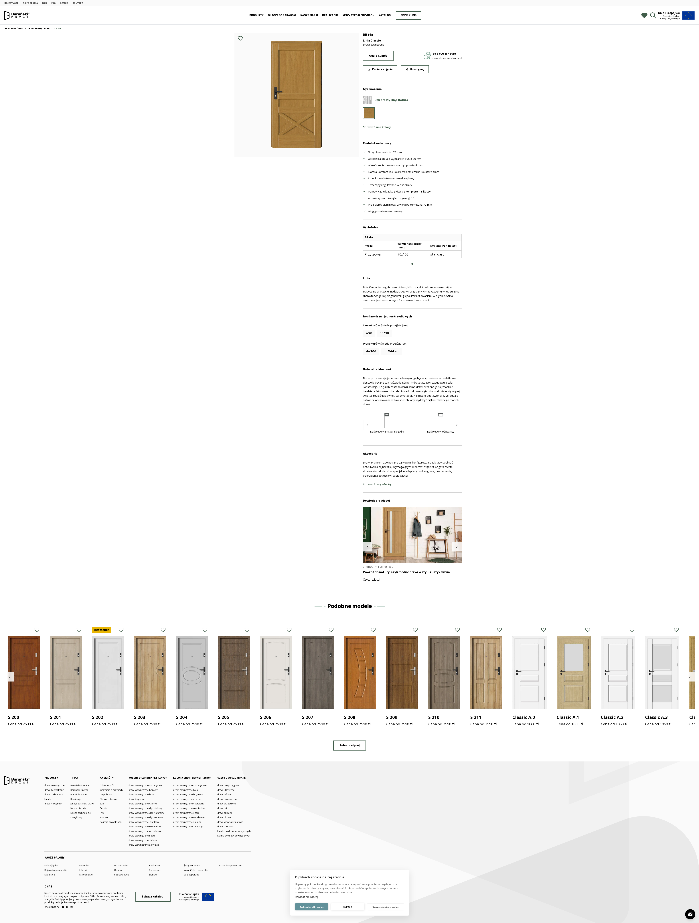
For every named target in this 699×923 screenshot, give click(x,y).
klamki (47, 799)
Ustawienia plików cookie (385, 907)
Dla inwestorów (108, 799)
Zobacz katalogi (153, 896)
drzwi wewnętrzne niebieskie (145, 826)
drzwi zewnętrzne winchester (189, 817)
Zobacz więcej (349, 745)
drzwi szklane (224, 812)
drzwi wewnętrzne (54, 785)
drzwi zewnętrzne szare (186, 812)
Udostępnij (417, 69)
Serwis (64, 3)
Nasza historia (78, 808)
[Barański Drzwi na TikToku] (71, 907)
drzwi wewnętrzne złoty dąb (144, 844)
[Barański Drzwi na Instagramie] (67, 907)
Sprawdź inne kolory (377, 127)
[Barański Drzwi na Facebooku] (63, 907)
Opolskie (119, 870)
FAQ (53, 3)
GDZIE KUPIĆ (408, 15)
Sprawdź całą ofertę (377, 484)
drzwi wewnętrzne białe (142, 794)
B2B (44, 3)
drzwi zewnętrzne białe (186, 790)
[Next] (457, 425)
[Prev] (367, 425)
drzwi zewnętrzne (54, 790)
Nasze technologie (80, 812)
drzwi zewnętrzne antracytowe (190, 785)
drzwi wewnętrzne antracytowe (146, 785)
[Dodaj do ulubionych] (240, 38)
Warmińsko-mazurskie (196, 870)
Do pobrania (30, 3)
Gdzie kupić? (378, 55)
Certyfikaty (76, 817)
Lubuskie (84, 865)
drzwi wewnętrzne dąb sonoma (146, 817)
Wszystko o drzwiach (358, 15)
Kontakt (77, 3)
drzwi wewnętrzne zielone (143, 840)
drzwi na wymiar (53, 803)
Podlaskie (154, 865)
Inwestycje (11, 3)
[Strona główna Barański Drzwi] (17, 15)
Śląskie (153, 874)
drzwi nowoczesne (227, 799)
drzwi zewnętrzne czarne (187, 799)
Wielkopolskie (191, 874)
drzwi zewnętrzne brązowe (188, 794)
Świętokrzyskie (192, 865)
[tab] (412, 264)
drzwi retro (223, 808)
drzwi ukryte (224, 817)
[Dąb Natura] (369, 113)
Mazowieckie (121, 865)
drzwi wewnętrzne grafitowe (144, 822)
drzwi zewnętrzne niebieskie (189, 808)
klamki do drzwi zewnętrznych (233, 835)
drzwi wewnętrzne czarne (143, 803)
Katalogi (385, 15)
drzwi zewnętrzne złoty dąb (188, 826)
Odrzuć (347, 907)
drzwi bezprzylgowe (228, 785)
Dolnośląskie (51, 865)
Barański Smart (78, 794)
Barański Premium (80, 785)
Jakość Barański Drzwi (82, 803)
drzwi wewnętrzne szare (142, 835)
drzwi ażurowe (225, 826)
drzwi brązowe (137, 799)
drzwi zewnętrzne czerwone (188, 803)
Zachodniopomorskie (230, 865)
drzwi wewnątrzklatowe (230, 822)
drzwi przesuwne (226, 803)
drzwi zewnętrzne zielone (187, 822)
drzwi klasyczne (226, 790)
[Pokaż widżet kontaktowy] (690, 914)
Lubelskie (49, 874)
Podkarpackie (121, 874)
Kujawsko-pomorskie (55, 870)
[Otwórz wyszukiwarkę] (653, 15)
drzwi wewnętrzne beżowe (143, 790)
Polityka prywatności (111, 822)
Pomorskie (155, 870)
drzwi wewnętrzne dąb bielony (145, 808)
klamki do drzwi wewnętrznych (234, 831)
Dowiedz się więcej (306, 897)
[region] (412, 249)
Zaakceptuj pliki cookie (312, 907)
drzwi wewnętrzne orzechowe (145, 831)
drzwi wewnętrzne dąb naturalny (146, 812)
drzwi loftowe (224, 794)
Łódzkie (83, 870)
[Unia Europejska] (676, 15)
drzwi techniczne (53, 794)
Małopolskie (86, 874)
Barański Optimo (79, 790)
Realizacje (330, 15)
